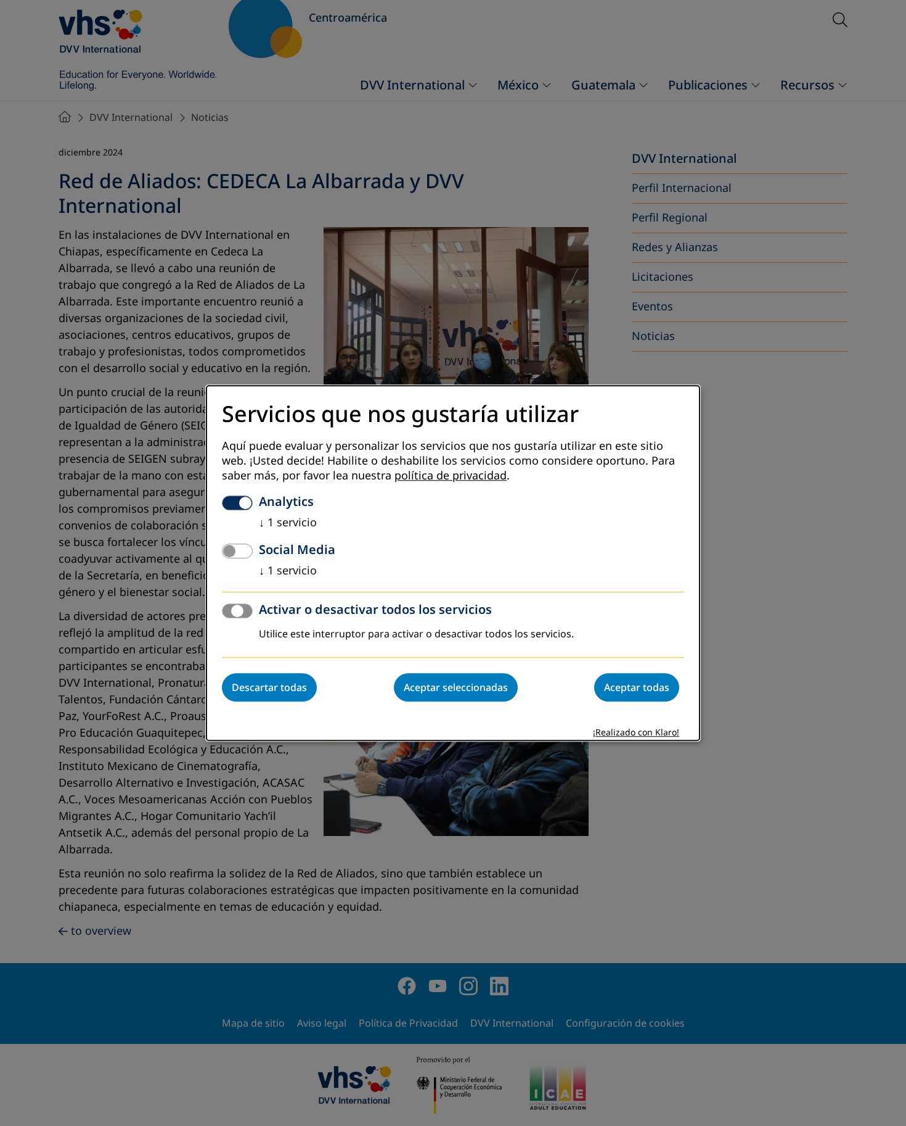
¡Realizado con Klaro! (636, 732)
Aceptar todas (636, 687)
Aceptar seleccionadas (456, 687)
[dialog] (453, 563)
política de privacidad (450, 476)
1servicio (288, 523)
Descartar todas (269, 687)
